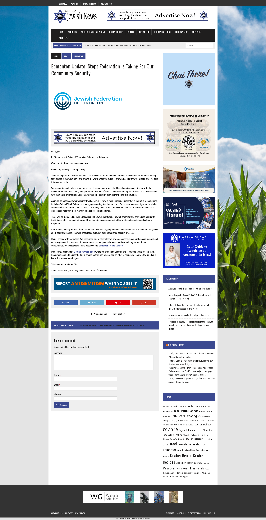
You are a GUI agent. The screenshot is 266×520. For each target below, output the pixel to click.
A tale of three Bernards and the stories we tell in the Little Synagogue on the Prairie (189, 306)
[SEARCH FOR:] (199, 45)
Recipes (130, 32)
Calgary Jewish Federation (187, 421)
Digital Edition (116, 32)
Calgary (174, 421)
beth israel (166, 417)
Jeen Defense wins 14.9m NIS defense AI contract (190, 368)
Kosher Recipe (181, 455)
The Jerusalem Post (176, 345)
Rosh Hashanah (193, 468)
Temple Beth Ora (184, 473)
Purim (179, 468)
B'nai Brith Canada (186, 411)
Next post (117, 314)
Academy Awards (169, 407)
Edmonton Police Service (111, 245)
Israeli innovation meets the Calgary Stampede (188, 315)
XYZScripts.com (145, 519)
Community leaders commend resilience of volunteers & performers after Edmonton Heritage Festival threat (191, 325)
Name (57, 375)
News (66, 56)
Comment (58, 353)
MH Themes (81, 513)
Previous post (100, 314)
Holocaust (198, 438)
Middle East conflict (184, 463)
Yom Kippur (183, 476)
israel (172, 444)
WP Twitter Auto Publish (123, 519)
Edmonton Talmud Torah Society (173, 439)
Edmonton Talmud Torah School (195, 435)
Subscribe (63, 4)
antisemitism (168, 411)
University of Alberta (199, 473)
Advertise (74, 4)
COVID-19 (170, 429)
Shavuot (207, 469)
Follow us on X (106, 4)
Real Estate (64, 38)
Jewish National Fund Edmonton (191, 450)
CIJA (209, 425)
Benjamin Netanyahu (206, 412)
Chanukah (202, 424)
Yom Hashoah (173, 477)
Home (61, 32)
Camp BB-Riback (202, 421)
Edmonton (198, 430)
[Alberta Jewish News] (77, 16)
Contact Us (144, 32)
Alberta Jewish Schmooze (93, 32)
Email (56, 385)
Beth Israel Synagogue (185, 416)
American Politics (185, 406)
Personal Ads (181, 32)
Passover (169, 468)
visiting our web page (84, 251)
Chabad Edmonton (191, 425)
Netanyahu (198, 463)
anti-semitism (203, 406)
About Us (72, 32)
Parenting (206, 463)
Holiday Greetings (89, 4)
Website (57, 394)
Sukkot (165, 473)
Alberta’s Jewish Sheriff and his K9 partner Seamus (190, 288)
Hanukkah (189, 439)
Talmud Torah (172, 473)
